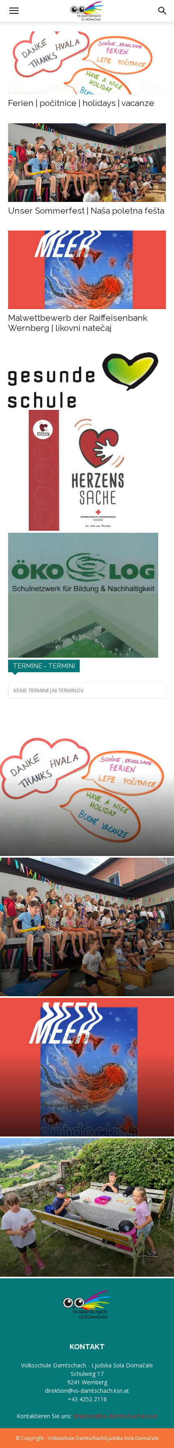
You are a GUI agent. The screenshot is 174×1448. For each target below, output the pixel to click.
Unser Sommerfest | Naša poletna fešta (86, 211)
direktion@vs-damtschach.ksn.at (115, 1416)
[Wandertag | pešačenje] (87, 1207)
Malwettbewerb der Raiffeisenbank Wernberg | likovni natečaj (77, 323)
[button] (162, 11)
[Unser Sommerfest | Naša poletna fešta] (87, 162)
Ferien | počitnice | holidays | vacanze (81, 103)
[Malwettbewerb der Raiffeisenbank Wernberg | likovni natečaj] (87, 270)
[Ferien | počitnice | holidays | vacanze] (87, 62)
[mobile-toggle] (14, 11)
